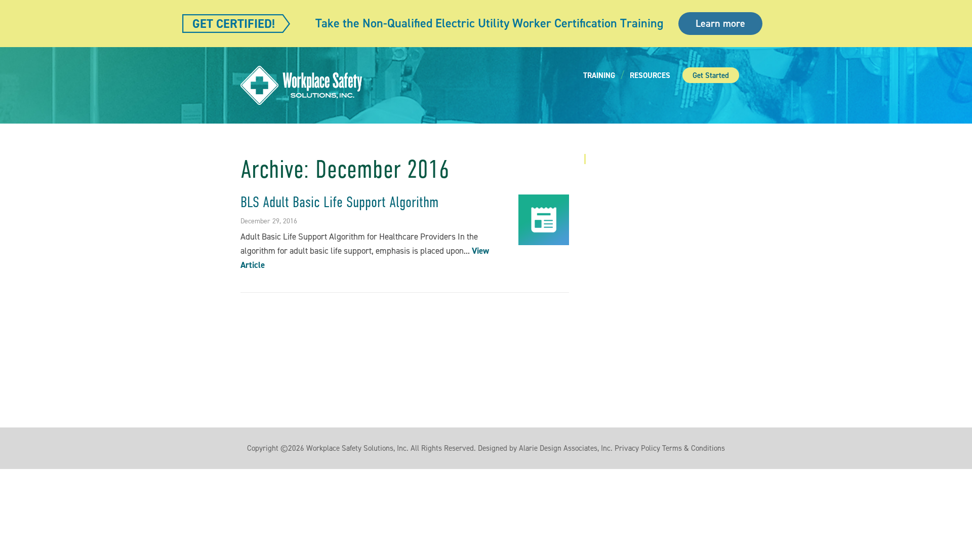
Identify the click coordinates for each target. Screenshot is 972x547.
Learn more (720, 23)
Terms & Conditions (693, 448)
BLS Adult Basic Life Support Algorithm (339, 202)
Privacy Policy (637, 448)
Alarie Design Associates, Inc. (566, 448)
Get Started (711, 75)
